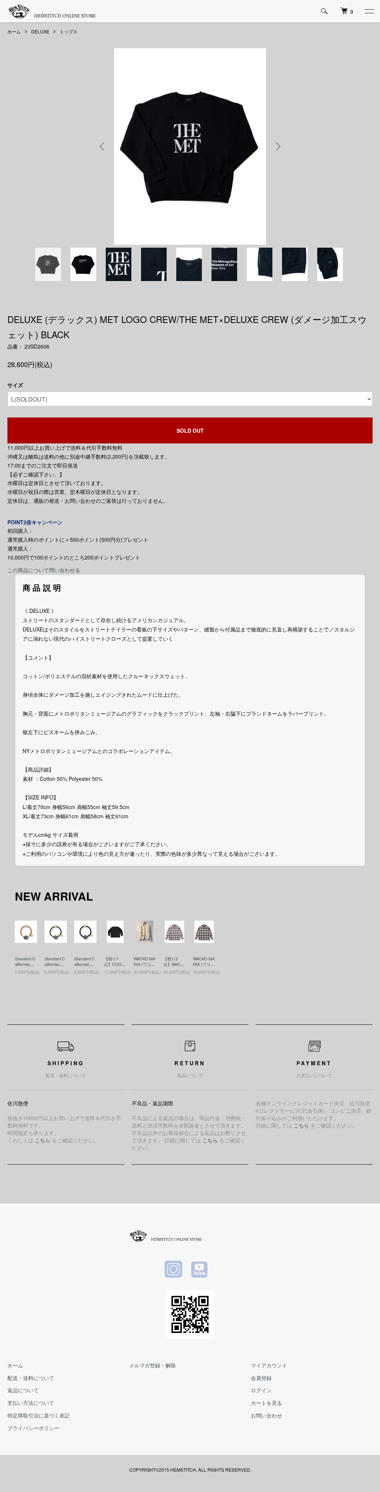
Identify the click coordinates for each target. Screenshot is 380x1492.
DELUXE (40, 31)
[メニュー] (369, 11)
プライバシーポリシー (33, 1428)
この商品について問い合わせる (43, 570)
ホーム (14, 31)
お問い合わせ (266, 1415)
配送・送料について (30, 1378)
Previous (102, 146)
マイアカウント (269, 1365)
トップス (69, 31)
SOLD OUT (190, 430)
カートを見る (266, 1402)
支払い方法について (30, 1402)
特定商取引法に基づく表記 (38, 1415)
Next (277, 146)
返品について (23, 1390)
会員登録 (261, 1378)
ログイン (261, 1390)
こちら (42, 1140)
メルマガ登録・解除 (152, 1365)
